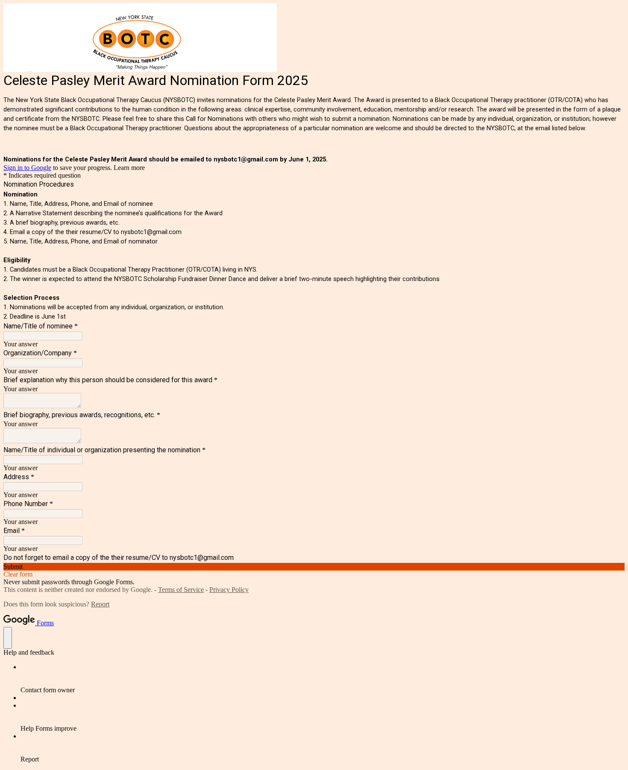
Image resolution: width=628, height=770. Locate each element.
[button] (314, 567)
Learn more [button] (129, 167)
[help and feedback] (7, 638)
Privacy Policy (229, 589)
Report (100, 604)
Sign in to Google (27, 167)
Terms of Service (181, 589)
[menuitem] (323, 678)
